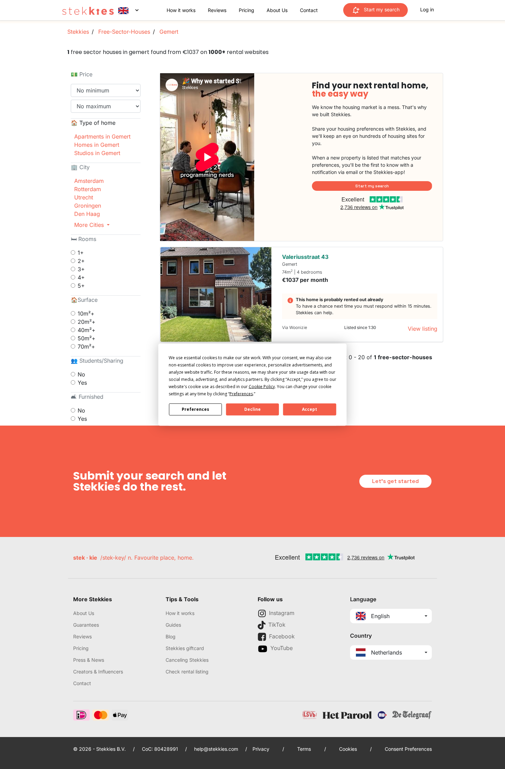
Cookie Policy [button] (262, 386)
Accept (309, 409)
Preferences (195, 409)
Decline (252, 409)
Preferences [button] (241, 393)
